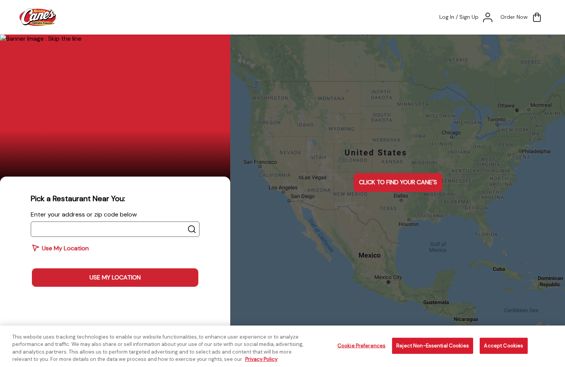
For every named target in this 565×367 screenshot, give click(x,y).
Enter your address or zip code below (84, 214)
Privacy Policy (261, 359)
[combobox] (115, 229)
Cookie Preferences (361, 345)
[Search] (191, 229)
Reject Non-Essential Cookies (432, 345)
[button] (522, 17)
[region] (282, 346)
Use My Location (115, 277)
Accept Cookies (503, 345)
